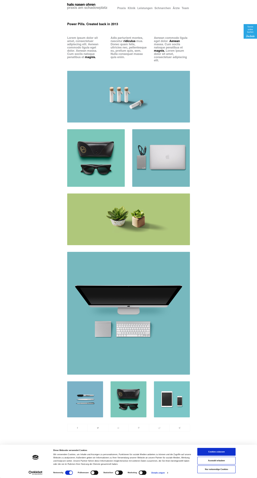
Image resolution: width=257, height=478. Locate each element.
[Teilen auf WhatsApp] (118, 428)
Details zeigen (158, 473)
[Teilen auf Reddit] (159, 428)
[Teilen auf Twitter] (98, 428)
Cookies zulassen (216, 452)
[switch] (94, 473)
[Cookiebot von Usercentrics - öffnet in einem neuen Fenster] (35, 473)
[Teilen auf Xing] (179, 428)
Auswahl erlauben (216, 460)
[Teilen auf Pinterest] (139, 428)
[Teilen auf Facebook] (77, 428)
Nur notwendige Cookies (216, 469)
